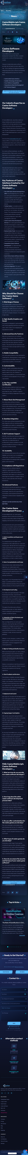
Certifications (3, 1139)
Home (2, 10)
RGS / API (3, 1108)
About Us (3, 1136)
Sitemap (2, 1143)
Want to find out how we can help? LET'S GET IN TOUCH (14, 91)
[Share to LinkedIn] (17, 32)
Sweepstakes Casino (5, 1099)
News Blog (8, 10)
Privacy (17, 1030)
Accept (12, 1153)
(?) (18, 1026)
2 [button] (9, 946)
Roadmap (3, 1130)
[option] (13, 925)
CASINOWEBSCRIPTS (10, 28)
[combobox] (14, 1008)
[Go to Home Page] (6, 2)
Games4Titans (4, 1112)
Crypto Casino (4, 1101)
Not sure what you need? (14, 966)
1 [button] (7, 946)
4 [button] (14, 946)
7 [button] (20, 946)
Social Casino (3, 1103)
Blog (2, 1125)
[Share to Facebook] (8, 32)
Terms (19, 1030)
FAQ (2, 1128)
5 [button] (16, 946)
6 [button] (18, 946)
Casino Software (4, 1106)
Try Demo (3, 1119)
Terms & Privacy (4, 1141)
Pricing (2, 1121)
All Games (3, 1110)
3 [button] (11, 946)
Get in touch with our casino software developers (13, 882)
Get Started (3, 1123)
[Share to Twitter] (12, 32)
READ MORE (22, 935)
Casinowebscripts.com (15, 138)
